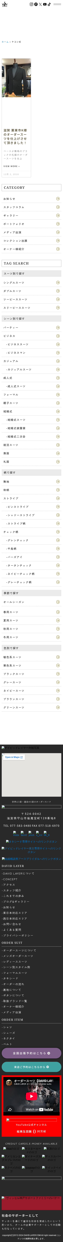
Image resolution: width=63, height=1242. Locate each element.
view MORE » (12, 166)
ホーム (5, 41)
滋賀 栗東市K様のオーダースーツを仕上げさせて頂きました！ (15, 136)
